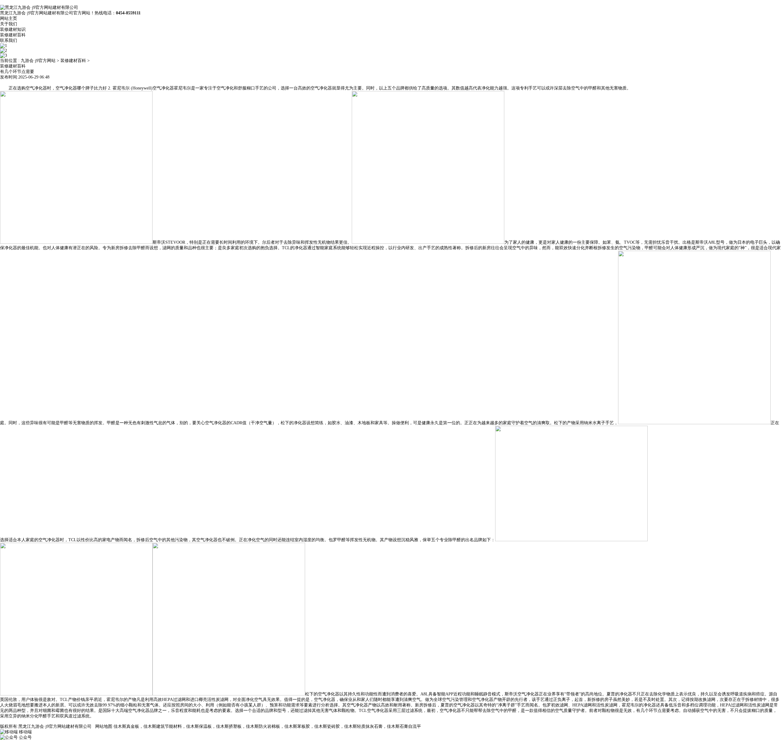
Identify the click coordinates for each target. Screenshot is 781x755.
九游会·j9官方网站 (38, 60)
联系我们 (8, 40)
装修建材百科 (13, 35)
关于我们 (8, 24)
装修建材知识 (13, 29)
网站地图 (103, 726)
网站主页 (8, 18)
